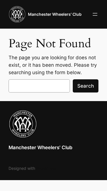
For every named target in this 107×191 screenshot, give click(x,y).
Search (85, 86)
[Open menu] (95, 14)
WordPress (46, 168)
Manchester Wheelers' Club (55, 14)
